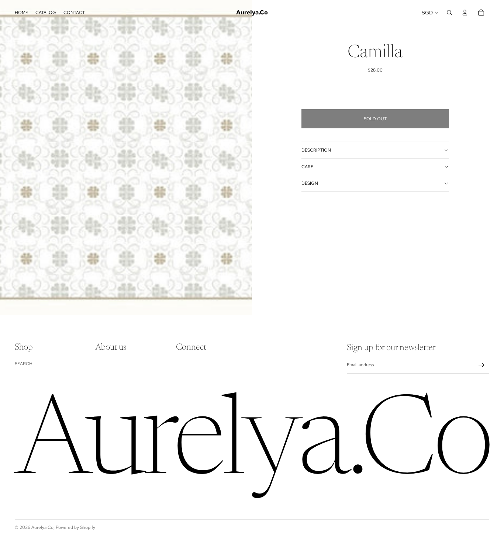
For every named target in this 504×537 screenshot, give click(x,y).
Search (23, 364)
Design (309, 183)
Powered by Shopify (75, 527)
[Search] (449, 12)
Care (307, 167)
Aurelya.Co (42, 527)
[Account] (465, 12)
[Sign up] (481, 365)
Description (316, 150)
